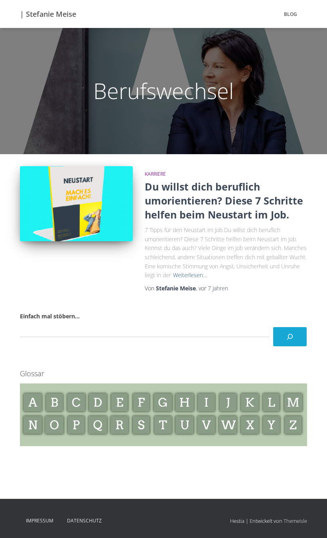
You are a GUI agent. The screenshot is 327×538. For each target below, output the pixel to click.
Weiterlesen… (190, 275)
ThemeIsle (295, 520)
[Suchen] (290, 336)
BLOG (290, 14)
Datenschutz (84, 520)
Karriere (155, 174)
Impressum (39, 520)
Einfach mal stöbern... (50, 316)
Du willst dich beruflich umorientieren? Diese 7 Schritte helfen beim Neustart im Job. (224, 200)
